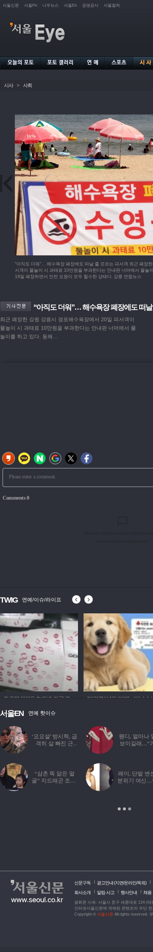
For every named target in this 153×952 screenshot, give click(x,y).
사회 (27, 85)
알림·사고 (105, 892)
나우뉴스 (50, 5)
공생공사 (90, 5)
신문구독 (82, 882)
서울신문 (11, 5)
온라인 (130, 882)
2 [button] (124, 808)
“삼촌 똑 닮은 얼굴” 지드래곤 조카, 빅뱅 (54, 781)
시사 (8, 85)
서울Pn (30, 5)
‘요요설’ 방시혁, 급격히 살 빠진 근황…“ (54, 743)
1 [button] (119, 808)
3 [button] (129, 808)
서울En (70, 5)
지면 (119, 882)
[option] (39, 651)
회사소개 (82, 892)
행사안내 (129, 892)
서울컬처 (112, 5)
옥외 (141, 882)
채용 (147, 892)
